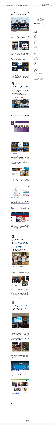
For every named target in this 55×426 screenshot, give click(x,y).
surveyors (41, 80)
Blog (36, 73)
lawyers (43, 78)
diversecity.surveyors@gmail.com (45, 4)
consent (35, 74)
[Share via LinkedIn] (15, 403)
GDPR (37, 73)
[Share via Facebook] (11, 403)
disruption (43, 74)
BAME (34, 73)
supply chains (35, 80)
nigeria (38, 79)
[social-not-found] (51, 5)
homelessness (37, 78)
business (41, 73)
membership (35, 79)
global (34, 78)
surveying (38, 80)
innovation (40, 78)
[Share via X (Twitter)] (13, 403)
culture (37, 74)
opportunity (40, 79)
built (39, 73)
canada (43, 73)
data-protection (40, 74)
